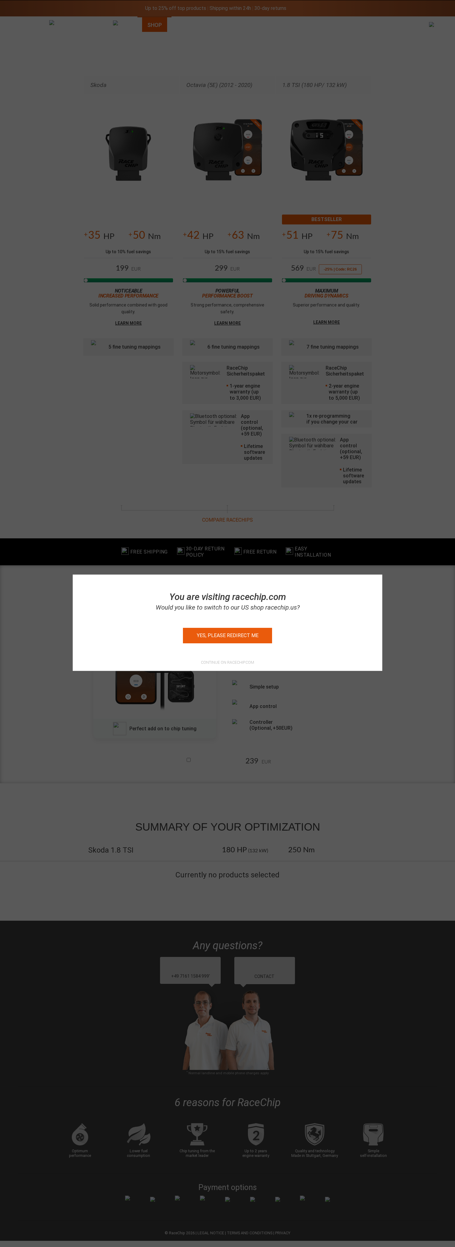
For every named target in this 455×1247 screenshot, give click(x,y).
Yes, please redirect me (227, 635)
